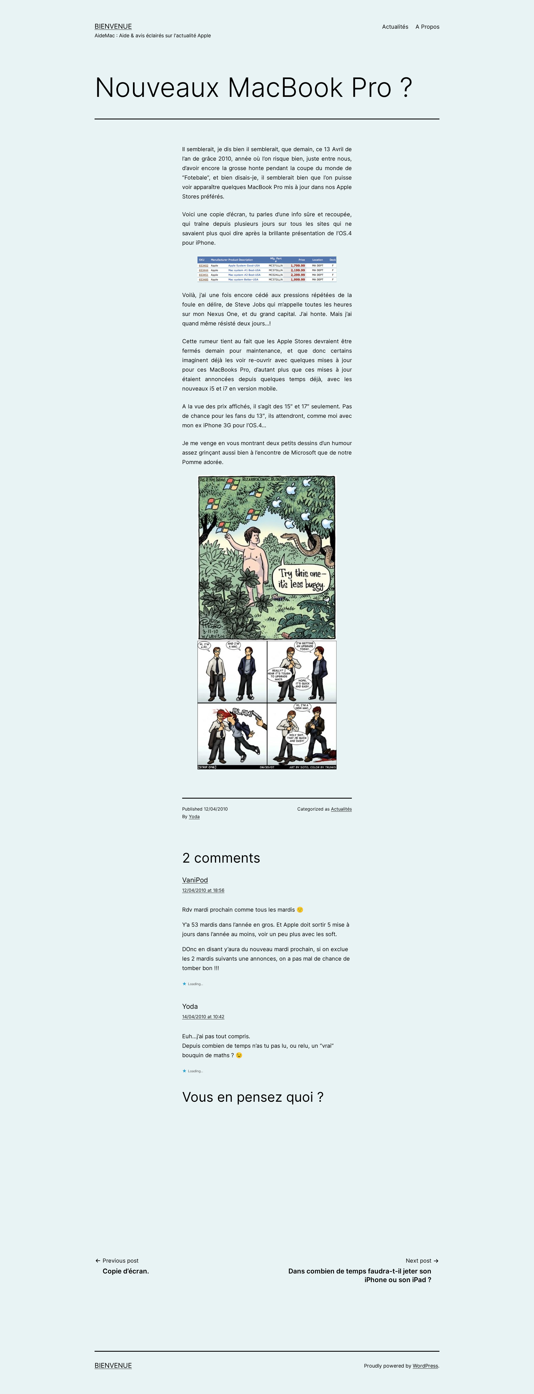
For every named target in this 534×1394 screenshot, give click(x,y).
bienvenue (113, 26)
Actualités (395, 26)
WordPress (425, 1366)
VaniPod (195, 880)
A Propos (427, 26)
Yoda (194, 816)
